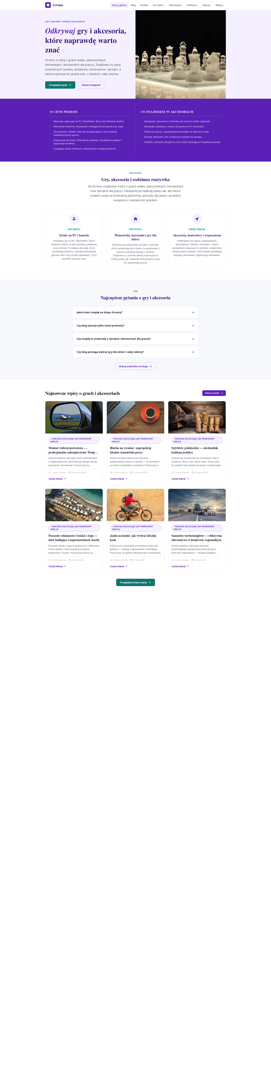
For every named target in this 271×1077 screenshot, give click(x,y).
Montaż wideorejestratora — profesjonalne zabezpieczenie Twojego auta (73, 452)
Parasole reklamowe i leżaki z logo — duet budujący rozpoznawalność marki (73, 537)
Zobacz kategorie (91, 84)
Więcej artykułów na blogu (133, 366)
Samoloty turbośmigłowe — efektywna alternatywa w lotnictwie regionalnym (196, 537)
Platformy (192, 5)
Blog (133, 5)
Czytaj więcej (55, 478)
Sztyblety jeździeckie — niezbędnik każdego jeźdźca (194, 450)
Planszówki (175, 5)
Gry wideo (158, 5)
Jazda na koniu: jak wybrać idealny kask (133, 537)
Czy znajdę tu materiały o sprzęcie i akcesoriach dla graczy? (114, 338)
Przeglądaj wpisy (58, 84)
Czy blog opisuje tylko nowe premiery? (101, 325)
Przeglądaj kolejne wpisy (133, 582)
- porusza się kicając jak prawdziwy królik (71, 440)
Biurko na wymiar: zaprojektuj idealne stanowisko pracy (130, 450)
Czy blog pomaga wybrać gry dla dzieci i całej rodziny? (110, 352)
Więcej (206, 5)
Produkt (144, 5)
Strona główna (119, 5)
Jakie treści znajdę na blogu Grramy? (99, 312)
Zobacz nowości (212, 393)
